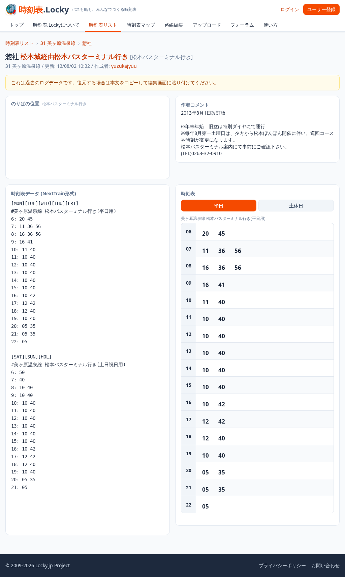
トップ (16, 25)
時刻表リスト (103, 25)
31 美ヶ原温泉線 (57, 43)
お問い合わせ (325, 565)
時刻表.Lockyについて (56, 25)
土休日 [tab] (296, 205)
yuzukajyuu (124, 66)
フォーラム (242, 25)
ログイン (289, 9)
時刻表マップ (141, 25)
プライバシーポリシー (282, 565)
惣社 (87, 43)
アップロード (207, 25)
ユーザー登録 (321, 9)
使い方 (270, 25)
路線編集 (173, 25)
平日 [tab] (218, 205)
